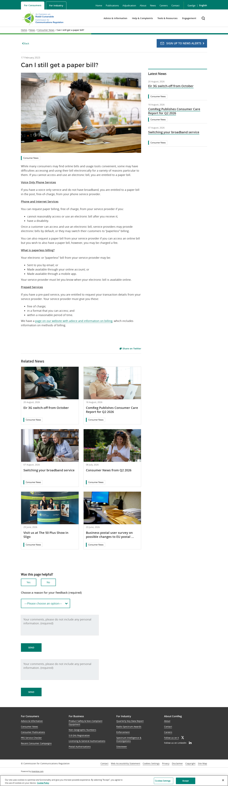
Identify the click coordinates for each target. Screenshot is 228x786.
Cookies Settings (151, 763)
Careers (164, 5)
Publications (112, 5)
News (153, 5)
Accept (185, 780)
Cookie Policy (43, 782)
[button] (203, 18)
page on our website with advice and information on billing (73, 321)
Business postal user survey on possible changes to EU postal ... (110, 535)
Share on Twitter (131, 348)
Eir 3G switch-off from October (46, 408)
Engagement (189, 18)
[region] (114, 780)
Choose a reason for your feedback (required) (51, 592)
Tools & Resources (167, 18)
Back (26, 43)
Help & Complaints (142, 18)
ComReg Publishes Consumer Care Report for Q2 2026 (112, 410)
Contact (175, 5)
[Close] (223, 780)
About (143, 5)
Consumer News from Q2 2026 (108, 470)
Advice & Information (115, 18)
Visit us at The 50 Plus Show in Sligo (45, 535)
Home (99, 5)
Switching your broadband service (49, 470)
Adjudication (129, 5)
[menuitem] (32, 5)
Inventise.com (37, 771)
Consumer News (30, 158)
